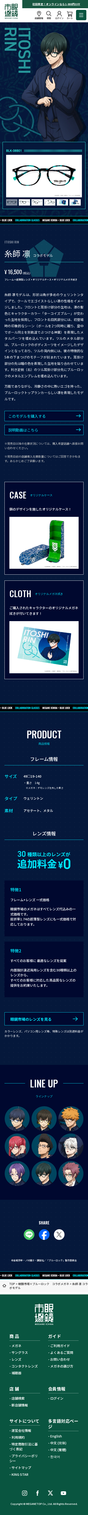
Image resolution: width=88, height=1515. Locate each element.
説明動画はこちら (23, 430)
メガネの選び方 (61, 1366)
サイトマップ (21, 1467)
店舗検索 (18, 1398)
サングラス (19, 1352)
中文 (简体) (58, 1443)
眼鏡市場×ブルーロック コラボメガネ (43, 1284)
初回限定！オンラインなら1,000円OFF (56, 4)
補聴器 (16, 1373)
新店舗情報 (19, 1405)
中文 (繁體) (58, 1449)
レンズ (16, 1359)
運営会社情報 (21, 1430)
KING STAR (19, 1474)
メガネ (16, 1345)
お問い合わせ (60, 1359)
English (56, 1436)
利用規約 (18, 1437)
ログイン (56, 1398)
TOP (12, 1284)
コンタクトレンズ (24, 1366)
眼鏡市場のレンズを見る (31, 1019)
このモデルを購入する (27, 416)
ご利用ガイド (60, 1345)
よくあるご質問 (61, 1352)
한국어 (55, 1456)
